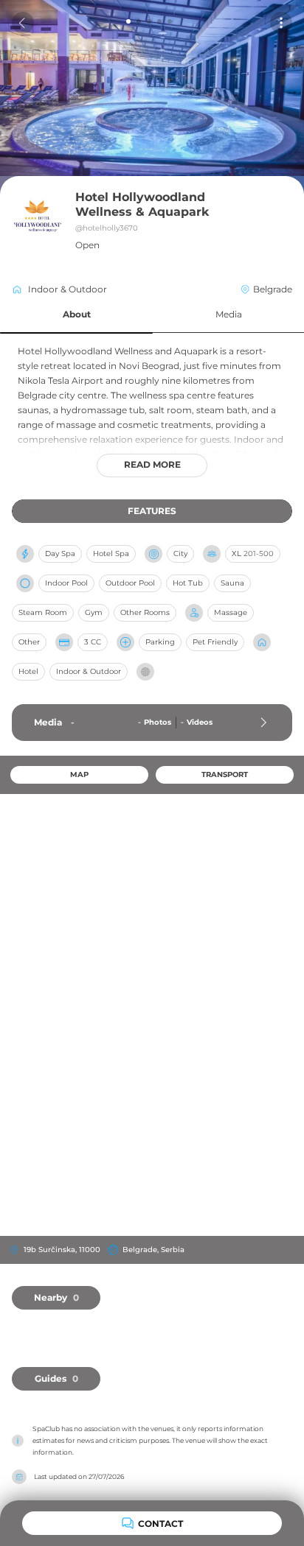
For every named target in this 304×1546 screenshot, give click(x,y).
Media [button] (228, 314)
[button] (76, 315)
